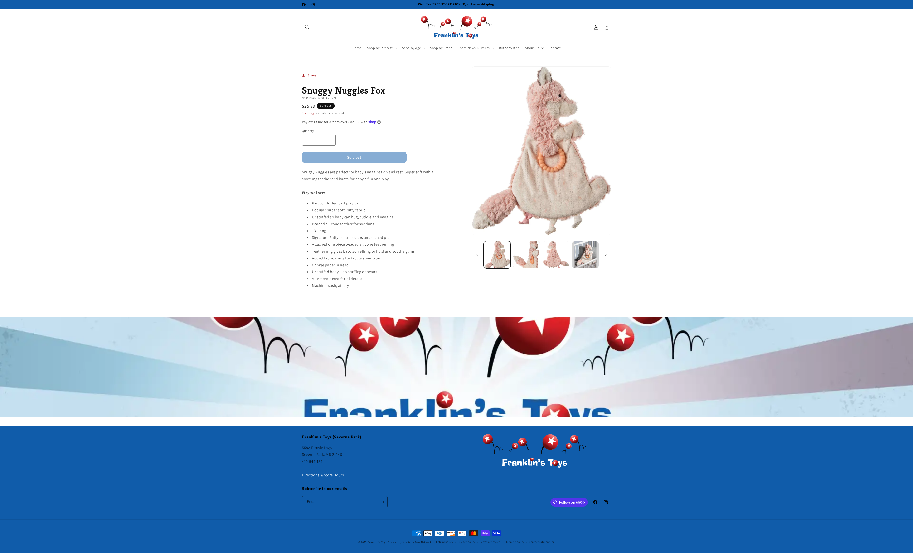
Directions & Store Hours (323, 475)
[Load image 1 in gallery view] (497, 254)
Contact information (542, 541)
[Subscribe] (382, 502)
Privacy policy (466, 541)
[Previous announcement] (396, 4)
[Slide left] (477, 254)
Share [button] (311, 75)
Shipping (308, 113)
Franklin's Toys (377, 542)
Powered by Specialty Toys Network (410, 542)
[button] (307, 27)
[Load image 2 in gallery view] (526, 254)
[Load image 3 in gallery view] (556, 254)
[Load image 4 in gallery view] (585, 254)
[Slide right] (606, 254)
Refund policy (444, 541)
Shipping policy (514, 541)
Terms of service (490, 541)
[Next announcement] (516, 4)
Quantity (308, 131)
